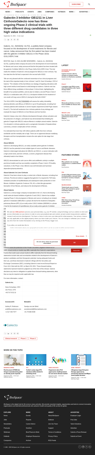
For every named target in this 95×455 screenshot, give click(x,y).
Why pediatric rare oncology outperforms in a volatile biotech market (71, 163)
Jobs (39, 12)
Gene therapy (76, 367)
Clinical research (11, 338)
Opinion (64, 159)
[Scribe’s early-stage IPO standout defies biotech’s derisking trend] (36, 359)
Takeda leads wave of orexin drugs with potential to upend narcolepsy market (70, 189)
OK (74, 242)
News (7, 12)
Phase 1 (23, 338)
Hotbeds (61, 12)
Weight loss (66, 112)
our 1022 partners (19, 212)
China (63, 197)
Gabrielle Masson (66, 91)
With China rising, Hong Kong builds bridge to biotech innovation (70, 201)
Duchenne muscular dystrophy (68, 70)
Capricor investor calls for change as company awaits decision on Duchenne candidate (71, 75)
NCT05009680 (24, 101)
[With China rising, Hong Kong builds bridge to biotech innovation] (87, 201)
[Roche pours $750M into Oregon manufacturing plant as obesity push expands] (14, 359)
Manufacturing (9, 367)
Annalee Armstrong (66, 205)
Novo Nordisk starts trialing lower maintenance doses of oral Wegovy (71, 116)
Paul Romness (65, 167)
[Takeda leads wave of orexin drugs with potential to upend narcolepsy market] (87, 188)
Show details (80, 236)
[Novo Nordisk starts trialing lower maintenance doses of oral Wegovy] (87, 116)
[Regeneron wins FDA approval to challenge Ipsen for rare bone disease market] (59, 359)
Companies (49, 12)
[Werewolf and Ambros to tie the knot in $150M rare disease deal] (87, 104)
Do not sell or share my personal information (47, 242)
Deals (64, 100)
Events (31, 12)
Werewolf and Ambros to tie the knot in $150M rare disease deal (71, 103)
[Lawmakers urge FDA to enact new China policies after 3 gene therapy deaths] (87, 88)
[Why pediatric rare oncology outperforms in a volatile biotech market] (87, 163)
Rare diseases (54, 367)
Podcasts (19, 12)
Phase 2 (33, 338)
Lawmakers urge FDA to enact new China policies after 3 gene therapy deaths (71, 88)
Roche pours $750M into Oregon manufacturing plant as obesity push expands (13, 371)
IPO (27, 367)
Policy (64, 84)
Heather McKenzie (66, 79)
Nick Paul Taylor (66, 120)
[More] (11, 12)
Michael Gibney (65, 106)
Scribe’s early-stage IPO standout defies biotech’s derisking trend (34, 371)
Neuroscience (66, 185)
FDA (63, 172)
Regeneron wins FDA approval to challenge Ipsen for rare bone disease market (58, 371)
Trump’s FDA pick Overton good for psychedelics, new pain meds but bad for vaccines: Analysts (71, 176)
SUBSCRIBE (76, 4)
